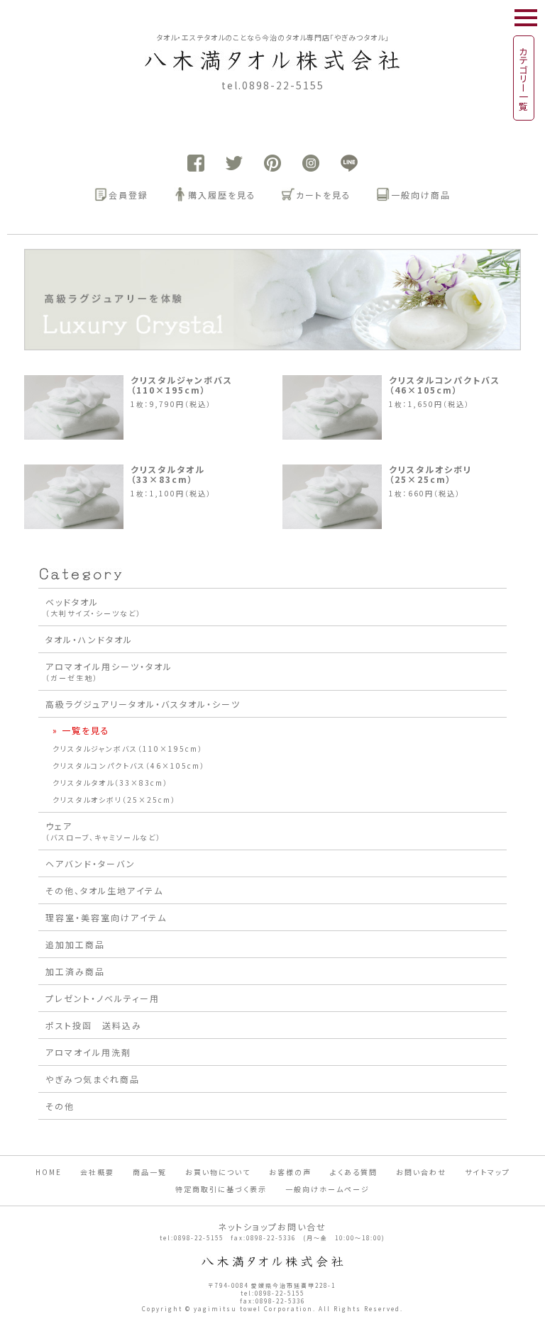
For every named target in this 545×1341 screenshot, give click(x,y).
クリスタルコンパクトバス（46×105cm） (444, 385)
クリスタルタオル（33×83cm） (168, 474)
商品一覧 (150, 1172)
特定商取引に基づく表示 (221, 1189)
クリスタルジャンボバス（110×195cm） (182, 385)
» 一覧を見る (81, 730)
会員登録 (128, 195)
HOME (48, 1172)
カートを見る (323, 195)
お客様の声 (290, 1172)
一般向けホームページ (327, 1189)
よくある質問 (354, 1172)
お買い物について (218, 1172)
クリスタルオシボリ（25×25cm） (430, 474)
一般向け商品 (421, 195)
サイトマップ (487, 1172)
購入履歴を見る (222, 195)
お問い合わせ (421, 1172)
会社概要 (97, 1172)
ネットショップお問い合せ (272, 1226)
